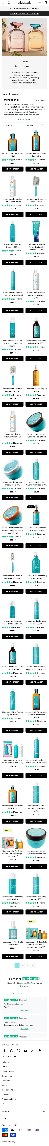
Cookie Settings (8, 1090)
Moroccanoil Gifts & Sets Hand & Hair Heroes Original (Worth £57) (36, 945)
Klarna (4, 1085)
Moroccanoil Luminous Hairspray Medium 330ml (36, 761)
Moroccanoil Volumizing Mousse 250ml (36, 622)
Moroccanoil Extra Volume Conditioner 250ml (12, 437)
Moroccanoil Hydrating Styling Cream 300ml (36, 342)
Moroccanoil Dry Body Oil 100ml (36, 390)
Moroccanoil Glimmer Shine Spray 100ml (36, 529)
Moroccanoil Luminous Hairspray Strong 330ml (13, 294)
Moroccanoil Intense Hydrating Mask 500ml (36, 852)
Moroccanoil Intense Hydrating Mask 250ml (36, 435)
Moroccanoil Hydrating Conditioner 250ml (12, 200)
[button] (9, 3)
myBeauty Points (9, 1071)
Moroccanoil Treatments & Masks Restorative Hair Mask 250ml (12, 530)
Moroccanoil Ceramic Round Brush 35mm (12, 577)
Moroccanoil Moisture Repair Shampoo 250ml (36, 668)
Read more (24, 119)
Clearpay (6, 1080)
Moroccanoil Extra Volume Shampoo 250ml (36, 483)
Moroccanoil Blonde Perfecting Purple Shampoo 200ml (36, 247)
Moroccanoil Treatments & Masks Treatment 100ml (36, 715)
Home (4, 94)
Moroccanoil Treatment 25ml (12, 154)
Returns (5, 1067)
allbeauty (11, 1142)
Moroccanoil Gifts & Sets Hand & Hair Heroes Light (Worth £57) (12, 854)
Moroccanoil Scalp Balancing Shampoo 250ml (36, 808)
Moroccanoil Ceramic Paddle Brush (36, 200)
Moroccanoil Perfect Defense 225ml (12, 245)
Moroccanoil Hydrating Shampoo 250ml (36, 898)
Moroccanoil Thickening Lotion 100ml (13, 898)
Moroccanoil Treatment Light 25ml (12, 807)
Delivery (5, 1062)
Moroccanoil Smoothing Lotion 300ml (36, 577)
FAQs (4, 1103)
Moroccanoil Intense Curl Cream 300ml (12, 668)
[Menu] (3, 3)
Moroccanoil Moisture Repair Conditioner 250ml (36, 295)
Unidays (5, 1094)
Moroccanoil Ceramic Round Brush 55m (12, 390)
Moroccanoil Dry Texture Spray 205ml (12, 713)
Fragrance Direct (9, 1099)
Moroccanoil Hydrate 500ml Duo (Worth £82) (12, 761)
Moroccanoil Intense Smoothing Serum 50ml (13, 622)
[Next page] (32, 965)
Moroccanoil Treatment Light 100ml (36, 154)
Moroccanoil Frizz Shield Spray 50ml (13, 943)
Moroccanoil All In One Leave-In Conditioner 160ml (12, 343)
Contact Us (7, 1076)
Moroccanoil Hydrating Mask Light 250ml (12, 483)
